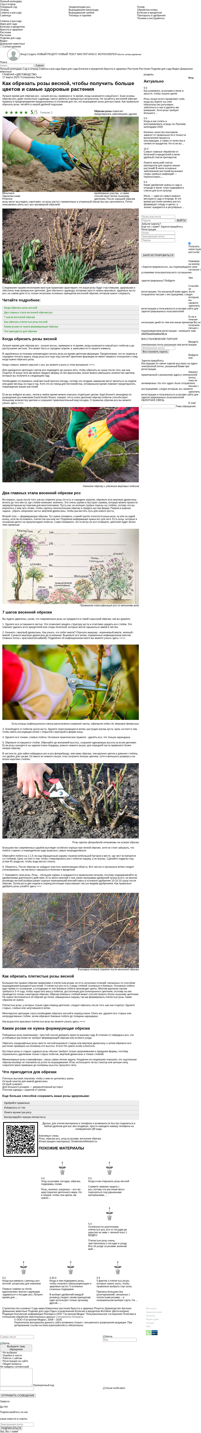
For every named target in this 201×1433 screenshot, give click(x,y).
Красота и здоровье (82, 1308)
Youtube (150, 1323)
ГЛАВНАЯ (8, 74)
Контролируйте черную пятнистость (25, 1117)
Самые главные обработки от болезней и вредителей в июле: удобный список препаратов (162, 154)
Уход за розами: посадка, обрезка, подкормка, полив (61, 1182)
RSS (148, 1326)
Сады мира (38, 1308)
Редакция (8, 1314)
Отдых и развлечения (61, 1311)
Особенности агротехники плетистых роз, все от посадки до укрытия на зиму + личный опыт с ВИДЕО (107, 1231)
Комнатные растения (57, 1308)
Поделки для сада (38, 1311)
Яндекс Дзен (152, 1319)
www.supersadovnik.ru (55, 1325)
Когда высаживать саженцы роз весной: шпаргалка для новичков (21, 1282)
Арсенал (126, 1308)
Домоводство (112, 1308)
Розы (42, 1138)
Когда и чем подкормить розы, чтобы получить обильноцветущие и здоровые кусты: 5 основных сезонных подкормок (70, 1285)
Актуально (154, 81)
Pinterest (150, 1315)
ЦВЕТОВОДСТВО (26, 74)
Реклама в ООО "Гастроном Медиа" (64, 1314)
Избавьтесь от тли (14, 1107)
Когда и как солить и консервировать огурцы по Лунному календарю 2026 (165, 124)
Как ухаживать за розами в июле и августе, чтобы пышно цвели (164, 92)
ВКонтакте (151, 1308)
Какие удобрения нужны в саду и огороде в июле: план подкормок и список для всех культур (164, 188)
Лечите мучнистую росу (17, 1112)
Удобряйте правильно (17, 1103)
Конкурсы (77, 1316)
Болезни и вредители (87, 1311)
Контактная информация (28, 1314)
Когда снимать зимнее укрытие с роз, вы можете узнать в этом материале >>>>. (48, 364)
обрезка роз (53, 1138)
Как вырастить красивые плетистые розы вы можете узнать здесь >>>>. (44, 1021)
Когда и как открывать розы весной (108, 1181)
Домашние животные (14, 1311)
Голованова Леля (31, 77)
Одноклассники (154, 1312)
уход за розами (70, 1138)
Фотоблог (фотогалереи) (114, 1311)
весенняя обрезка (90, 1138)
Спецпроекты (64, 1316)
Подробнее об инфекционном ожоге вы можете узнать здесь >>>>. (86, 638)
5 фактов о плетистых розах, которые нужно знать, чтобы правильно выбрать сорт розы (114, 1283)
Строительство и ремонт (16, 1308)
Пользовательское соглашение (104, 1314)
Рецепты (99, 1308)
